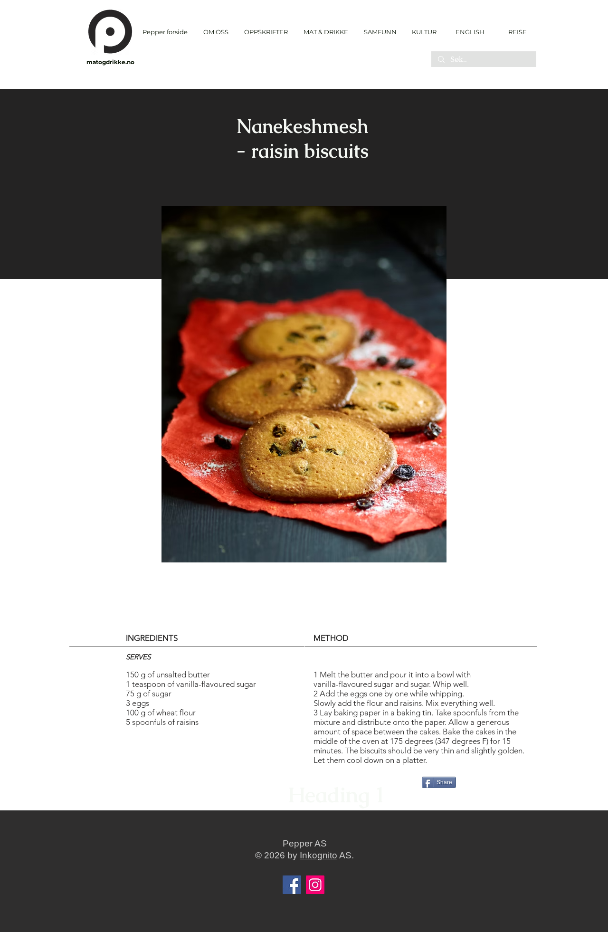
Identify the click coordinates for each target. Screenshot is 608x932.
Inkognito (318, 855)
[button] (265, 32)
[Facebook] (292, 884)
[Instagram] (315, 884)
